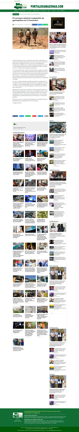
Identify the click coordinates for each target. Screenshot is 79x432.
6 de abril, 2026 (56, 217)
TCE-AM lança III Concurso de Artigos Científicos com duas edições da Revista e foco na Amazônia (42, 205)
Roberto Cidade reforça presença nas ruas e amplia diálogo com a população (18, 269)
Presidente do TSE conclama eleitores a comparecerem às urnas (30, 159)
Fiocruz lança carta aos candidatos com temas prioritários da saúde (42, 285)
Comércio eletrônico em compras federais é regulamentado (18, 285)
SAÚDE (58, 10)
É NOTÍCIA (53, 10)
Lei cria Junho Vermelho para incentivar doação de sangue (42, 252)
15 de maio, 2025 (56, 261)
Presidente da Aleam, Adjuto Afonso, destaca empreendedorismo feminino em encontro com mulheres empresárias (58, 184)
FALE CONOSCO (17, 1)
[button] (34, 24)
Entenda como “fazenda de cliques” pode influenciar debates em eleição (30, 300)
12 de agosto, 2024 (56, 302)
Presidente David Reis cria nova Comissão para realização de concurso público (59, 253)
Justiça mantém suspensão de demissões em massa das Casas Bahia (30, 205)
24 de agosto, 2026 (56, 105)
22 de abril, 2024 (56, 309)
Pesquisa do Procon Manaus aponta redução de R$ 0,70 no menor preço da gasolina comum (18, 349)
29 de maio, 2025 (56, 250)
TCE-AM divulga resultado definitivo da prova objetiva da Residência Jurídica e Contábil (59, 109)
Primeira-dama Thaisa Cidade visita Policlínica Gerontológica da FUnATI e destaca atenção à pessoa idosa (30, 174)
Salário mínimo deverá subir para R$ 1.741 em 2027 (30, 235)
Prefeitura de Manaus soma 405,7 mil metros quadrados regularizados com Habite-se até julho (30, 221)
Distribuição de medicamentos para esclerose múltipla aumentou (29, 316)
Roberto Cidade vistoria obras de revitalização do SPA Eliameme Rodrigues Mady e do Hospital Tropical (42, 270)
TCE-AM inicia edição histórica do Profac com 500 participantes (42, 189)
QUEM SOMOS (62, 10)
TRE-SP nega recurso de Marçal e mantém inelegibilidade (18, 331)
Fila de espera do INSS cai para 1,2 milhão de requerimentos (18, 159)
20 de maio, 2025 (56, 255)
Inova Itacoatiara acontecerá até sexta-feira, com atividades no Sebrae (60, 294)
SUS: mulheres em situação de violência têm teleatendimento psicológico (18, 236)
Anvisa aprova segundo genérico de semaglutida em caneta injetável (18, 220)
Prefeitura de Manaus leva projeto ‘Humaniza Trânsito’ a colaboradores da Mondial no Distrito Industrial (42, 316)
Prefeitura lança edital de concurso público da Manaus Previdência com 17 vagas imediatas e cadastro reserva (18, 206)
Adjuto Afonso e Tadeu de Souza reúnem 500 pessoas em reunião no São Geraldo (30, 144)
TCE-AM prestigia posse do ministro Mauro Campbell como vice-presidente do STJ (59, 114)
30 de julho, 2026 (56, 193)
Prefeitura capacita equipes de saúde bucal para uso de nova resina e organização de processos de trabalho (18, 301)
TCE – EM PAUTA (29, 10)
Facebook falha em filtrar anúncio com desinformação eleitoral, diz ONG (18, 189)
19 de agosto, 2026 (52, 187)
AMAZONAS (16, 10)
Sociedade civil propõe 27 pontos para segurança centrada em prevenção (42, 173)
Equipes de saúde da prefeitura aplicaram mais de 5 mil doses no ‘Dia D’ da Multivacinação (42, 300)
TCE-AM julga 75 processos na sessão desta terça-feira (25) (17, 315)
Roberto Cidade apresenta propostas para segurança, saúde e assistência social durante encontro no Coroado (18, 145)
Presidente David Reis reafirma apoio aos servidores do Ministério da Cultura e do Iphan (59, 247)
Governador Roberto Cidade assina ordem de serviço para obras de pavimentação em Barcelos (57, 282)
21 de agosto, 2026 (56, 111)
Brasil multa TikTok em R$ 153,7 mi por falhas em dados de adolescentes (30, 252)
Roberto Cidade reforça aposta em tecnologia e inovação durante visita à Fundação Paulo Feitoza (30, 269)
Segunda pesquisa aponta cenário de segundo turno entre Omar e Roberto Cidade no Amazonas (42, 144)
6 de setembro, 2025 (57, 244)
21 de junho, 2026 (56, 291)
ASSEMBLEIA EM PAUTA (36, 10)
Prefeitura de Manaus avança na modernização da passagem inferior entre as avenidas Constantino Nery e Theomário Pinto (30, 333)
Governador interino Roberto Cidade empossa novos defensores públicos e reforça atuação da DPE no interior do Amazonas (59, 197)
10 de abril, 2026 (56, 201)
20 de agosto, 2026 (56, 116)
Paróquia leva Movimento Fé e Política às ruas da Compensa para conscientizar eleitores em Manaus (30, 190)
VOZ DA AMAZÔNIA (23, 10)
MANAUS (49, 10)
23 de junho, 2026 (52, 284)
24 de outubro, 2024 (57, 296)
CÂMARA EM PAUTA (43, 10)
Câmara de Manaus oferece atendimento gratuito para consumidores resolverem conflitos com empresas (57, 235)
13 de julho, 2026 (52, 238)
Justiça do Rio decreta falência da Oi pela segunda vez (41, 159)
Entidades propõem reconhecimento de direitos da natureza (41, 220)
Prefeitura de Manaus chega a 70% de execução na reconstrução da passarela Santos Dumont (30, 285)
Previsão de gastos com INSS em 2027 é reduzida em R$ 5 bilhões (18, 173)
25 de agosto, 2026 (53, 48)
